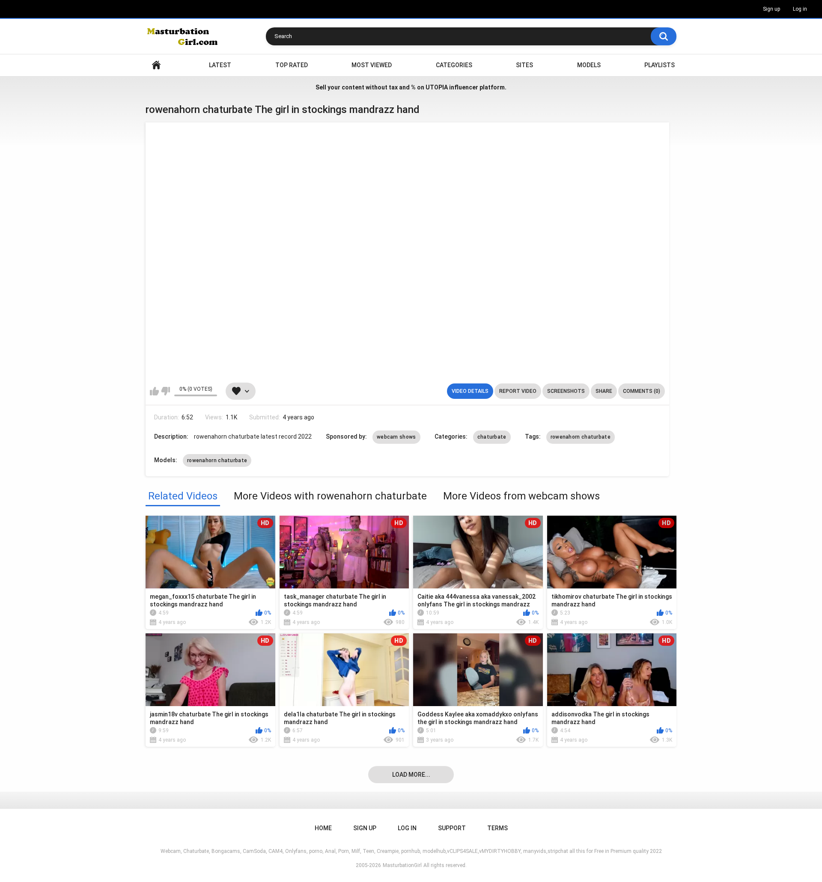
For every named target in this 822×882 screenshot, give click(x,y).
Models (589, 65)
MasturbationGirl (402, 865)
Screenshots (566, 391)
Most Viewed (371, 65)
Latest (220, 65)
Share (604, 391)
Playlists (659, 65)
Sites (524, 65)
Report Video (517, 391)
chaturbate (491, 437)
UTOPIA (437, 87)
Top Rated (291, 65)
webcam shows (396, 437)
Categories (454, 65)
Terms (497, 828)
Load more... (411, 774)
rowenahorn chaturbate (581, 437)
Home (156, 65)
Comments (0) (641, 391)
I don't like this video (165, 391)
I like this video (154, 391)
